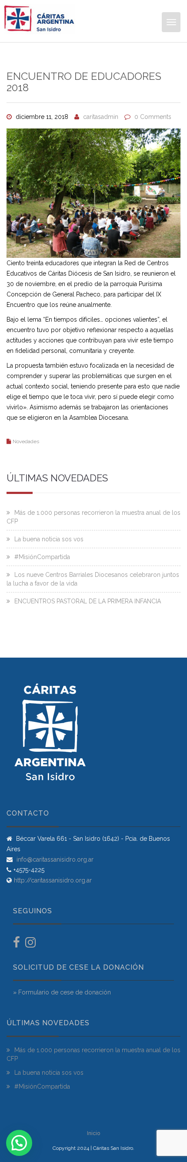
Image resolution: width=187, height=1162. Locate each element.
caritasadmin (100, 116)
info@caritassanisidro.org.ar (54, 859)
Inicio (93, 1133)
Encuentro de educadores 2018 (84, 82)
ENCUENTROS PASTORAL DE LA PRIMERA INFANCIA (87, 601)
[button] (19, 1143)
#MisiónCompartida (42, 556)
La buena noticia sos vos (48, 539)
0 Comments (152, 116)
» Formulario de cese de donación (62, 992)
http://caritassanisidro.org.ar (53, 880)
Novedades (26, 441)
